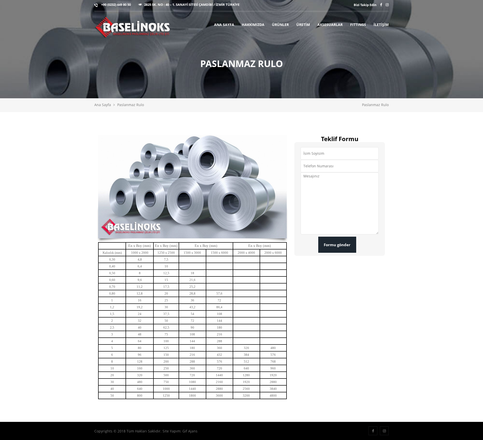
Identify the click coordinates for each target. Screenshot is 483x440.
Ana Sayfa (102, 104)
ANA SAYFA (224, 24)
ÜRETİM (303, 24)
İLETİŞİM (381, 24)
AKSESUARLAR (330, 24)
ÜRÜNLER (280, 24)
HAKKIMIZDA (253, 24)
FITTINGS (358, 24)
